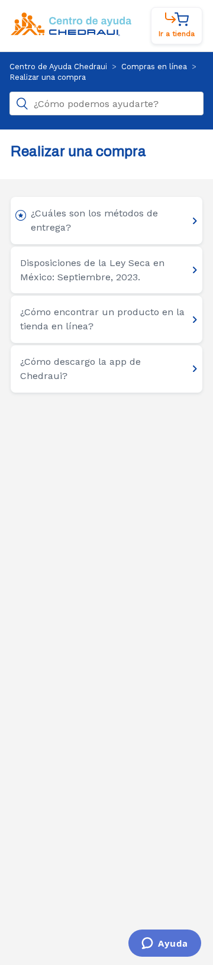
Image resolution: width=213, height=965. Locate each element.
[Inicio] (71, 34)
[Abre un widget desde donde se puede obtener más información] (164, 944)
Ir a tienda (177, 34)
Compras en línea (154, 66)
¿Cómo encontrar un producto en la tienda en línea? (102, 319)
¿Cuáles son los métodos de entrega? (94, 220)
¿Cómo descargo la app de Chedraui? (80, 368)
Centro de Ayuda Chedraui (58, 66)
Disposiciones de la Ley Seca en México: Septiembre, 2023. (92, 270)
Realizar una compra (47, 77)
